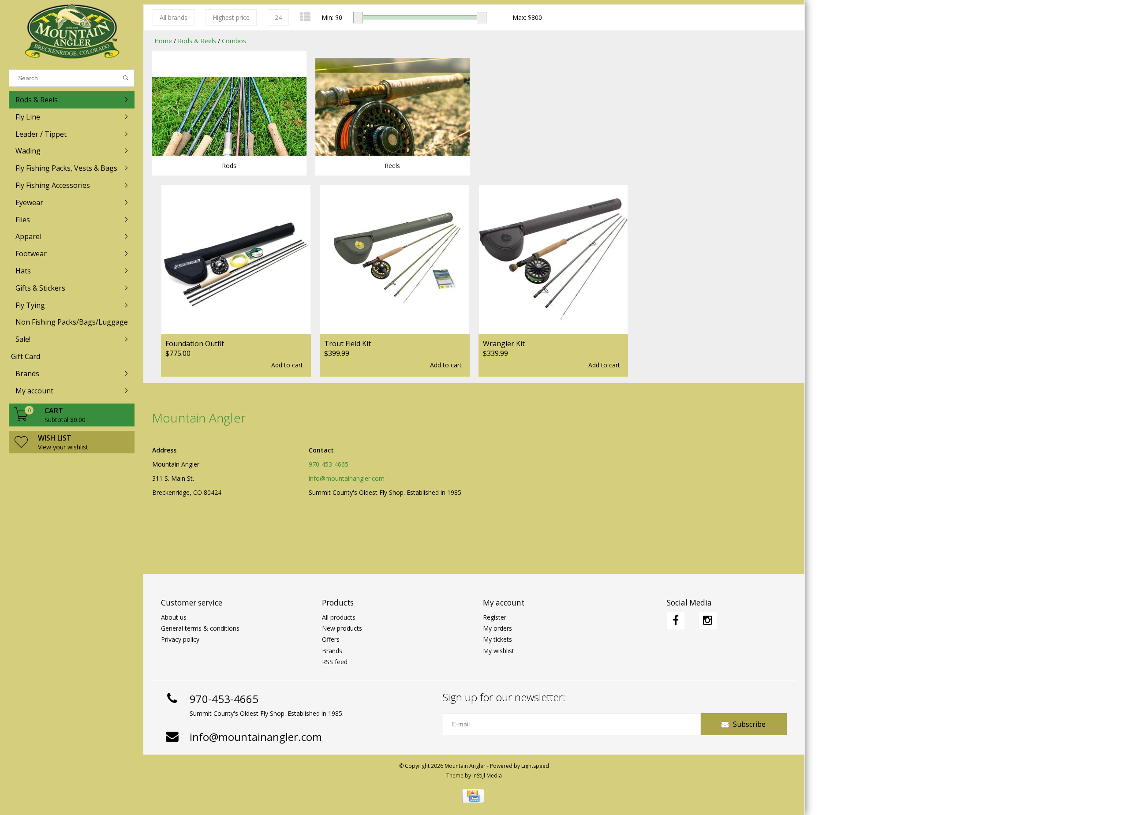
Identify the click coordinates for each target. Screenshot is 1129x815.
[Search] (126, 78)
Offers (331, 639)
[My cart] (21, 418)
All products (338, 617)
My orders (497, 628)
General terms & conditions (200, 628)
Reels (392, 165)
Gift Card (25, 356)
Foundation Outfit (194, 343)
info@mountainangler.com (347, 478)
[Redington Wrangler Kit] (553, 259)
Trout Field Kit (347, 343)
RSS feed (335, 662)
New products (342, 628)
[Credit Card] (473, 796)
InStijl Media (487, 775)
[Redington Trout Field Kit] (395, 259)
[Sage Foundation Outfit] (236, 259)
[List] (305, 16)
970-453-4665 (328, 464)
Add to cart (287, 365)
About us (174, 617)
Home (163, 41)
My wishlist (498, 651)
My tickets (497, 639)
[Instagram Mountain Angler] (708, 620)
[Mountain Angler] (71, 32)
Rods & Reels (197, 41)
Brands (332, 651)
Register (494, 617)
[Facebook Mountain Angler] (675, 620)
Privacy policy (180, 639)
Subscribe (749, 724)
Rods (229, 165)
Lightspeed (535, 766)
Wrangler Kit (504, 343)
